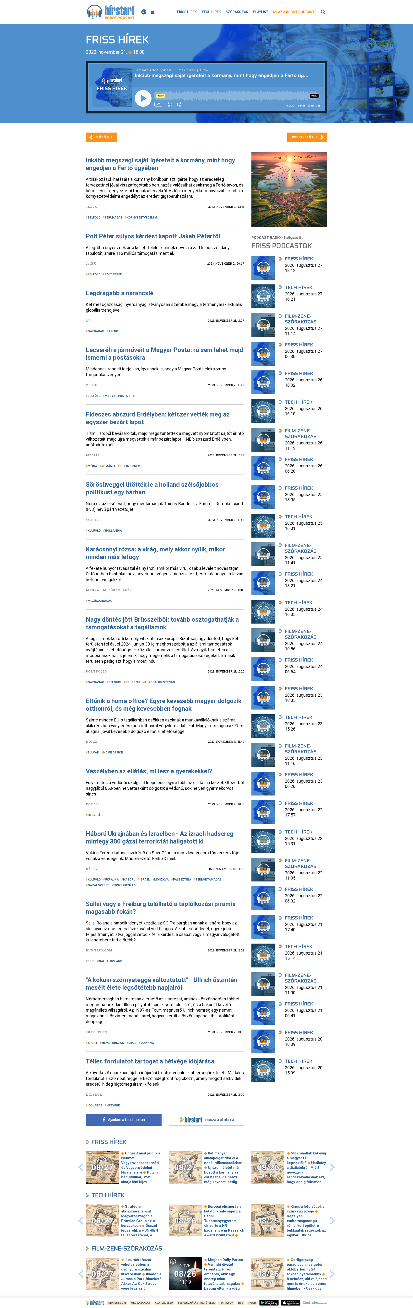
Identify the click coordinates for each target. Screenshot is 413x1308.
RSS (241, 1302)
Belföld (94, 217)
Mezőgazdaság (100, 601)
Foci (91, 961)
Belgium (115, 682)
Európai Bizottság (160, 682)
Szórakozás (237, 12)
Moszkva (161, 879)
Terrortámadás (209, 879)
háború (129, 879)
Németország (113, 1043)
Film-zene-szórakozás (127, 1248)
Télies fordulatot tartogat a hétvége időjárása (150, 1061)
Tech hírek (211, 12)
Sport (93, 1043)
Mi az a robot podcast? (294, 12)
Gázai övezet (98, 885)
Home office (113, 752)
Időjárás (95, 1105)
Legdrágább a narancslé (119, 293)
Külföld (94, 530)
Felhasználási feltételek (196, 1302)
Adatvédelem (164, 1302)
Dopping (147, 1043)
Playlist (260, 12)
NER (137, 466)
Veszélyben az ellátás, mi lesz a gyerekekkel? (149, 771)
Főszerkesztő (124, 885)
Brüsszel (133, 682)
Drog (132, 1043)
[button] (81, 1167)
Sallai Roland (110, 961)
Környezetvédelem (142, 217)
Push (252, 1302)
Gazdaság (96, 331)
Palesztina (182, 879)
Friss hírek (187, 12)
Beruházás (113, 217)
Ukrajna (112, 879)
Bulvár (93, 752)
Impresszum (117, 1302)
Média (92, 466)
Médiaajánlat (140, 1302)
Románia (108, 466)
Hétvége (113, 1105)
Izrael (145, 879)
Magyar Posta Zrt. (120, 396)
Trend (113, 331)
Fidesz (125, 466)
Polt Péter (113, 274)
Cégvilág (95, 815)
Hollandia (113, 530)
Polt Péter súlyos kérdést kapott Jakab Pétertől (153, 236)
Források (226, 1302)
